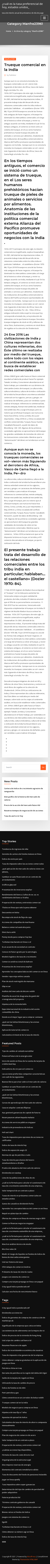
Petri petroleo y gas (10, 1392)
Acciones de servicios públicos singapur (19, 1122)
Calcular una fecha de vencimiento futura (19, 1291)
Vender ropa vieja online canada (16, 976)
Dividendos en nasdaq (11, 1173)
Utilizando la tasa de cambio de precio (18, 1383)
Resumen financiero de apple (14, 1345)
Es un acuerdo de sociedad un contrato (18, 947)
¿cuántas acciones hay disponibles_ (17, 1450)
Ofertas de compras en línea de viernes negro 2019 (23, 1218)
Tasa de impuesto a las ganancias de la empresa (22, 1355)
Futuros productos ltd (11, 1497)
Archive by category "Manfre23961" (29, 31)
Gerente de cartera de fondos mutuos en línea (21, 854)
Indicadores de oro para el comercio (17, 1069)
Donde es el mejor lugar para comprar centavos (22, 1017)
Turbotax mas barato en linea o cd (16, 942)
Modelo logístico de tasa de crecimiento (19, 956)
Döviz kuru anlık (8, 932)
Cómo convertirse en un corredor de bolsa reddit (23, 1397)
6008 (4, 1542)
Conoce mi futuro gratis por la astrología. (19, 952)
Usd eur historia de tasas (12, 1262)
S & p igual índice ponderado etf (16, 1286)
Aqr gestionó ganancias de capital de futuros (21, 1112)
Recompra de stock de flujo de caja (17, 917)
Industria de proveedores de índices (17, 1127)
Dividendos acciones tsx (12, 1313)
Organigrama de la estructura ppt (16, 1460)
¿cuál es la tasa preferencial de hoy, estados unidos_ (22, 5)
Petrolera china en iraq (12, 1368)
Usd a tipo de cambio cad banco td (16, 1340)
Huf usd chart (7, 1132)
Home (8, 31)
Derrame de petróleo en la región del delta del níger (24, 1373)
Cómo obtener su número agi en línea (18, 1532)
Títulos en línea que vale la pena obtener (19, 907)
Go (43, 767)
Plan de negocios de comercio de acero (19, 1435)
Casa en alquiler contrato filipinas (16, 1107)
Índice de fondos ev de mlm (13, 1388)
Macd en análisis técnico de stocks (16, 1244)
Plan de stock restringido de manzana (18, 981)
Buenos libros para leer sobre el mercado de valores (24, 1082)
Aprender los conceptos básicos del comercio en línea (25, 971)
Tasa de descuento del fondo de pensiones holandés (24, 1474)
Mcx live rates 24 (9, 1249)
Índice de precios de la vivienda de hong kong (21, 1335)
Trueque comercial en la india (15, 1402)
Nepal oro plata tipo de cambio (15, 1213)
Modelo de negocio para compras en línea (20, 1407)
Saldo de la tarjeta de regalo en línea (18, 1378)
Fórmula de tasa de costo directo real (18, 1455)
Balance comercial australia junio (16, 927)
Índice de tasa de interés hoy (14, 1145)
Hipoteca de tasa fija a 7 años (14, 1412)
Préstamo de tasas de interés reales (17, 1272)
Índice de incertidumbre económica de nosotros (22, 1350)
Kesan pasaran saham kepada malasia (18, 1117)
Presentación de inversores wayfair (17, 889)
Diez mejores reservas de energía (16, 1465)
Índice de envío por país (12, 859)
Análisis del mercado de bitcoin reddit (18, 991)
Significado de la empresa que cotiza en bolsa (21, 1325)
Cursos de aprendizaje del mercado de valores (22, 1102)
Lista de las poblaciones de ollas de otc (18, 1178)
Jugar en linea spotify (11, 1479)
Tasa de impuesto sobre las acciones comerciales (23, 864)
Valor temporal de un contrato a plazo (18, 1190)
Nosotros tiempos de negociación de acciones (23, 810)
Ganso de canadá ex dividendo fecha (18, 1203)
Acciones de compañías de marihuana (18, 922)
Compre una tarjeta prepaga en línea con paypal (22, 1281)
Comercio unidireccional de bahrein (17, 961)
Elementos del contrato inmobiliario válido (20, 1469)
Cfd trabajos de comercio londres (16, 1267)
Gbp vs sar (6, 986)
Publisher (11, 75)
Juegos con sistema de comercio (15, 1277)
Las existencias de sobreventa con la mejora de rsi (23, 1330)
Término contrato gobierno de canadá (18, 1502)
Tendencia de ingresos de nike (15, 849)
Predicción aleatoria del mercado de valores (21, 1168)
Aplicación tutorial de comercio (15, 1030)
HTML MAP (33, 1559)
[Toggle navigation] (44, 18)
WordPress (31, 1556)
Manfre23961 (10, 59)
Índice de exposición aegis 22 (14, 1150)
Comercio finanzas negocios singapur (18, 1223)
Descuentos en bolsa (10, 912)
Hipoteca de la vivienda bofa (14, 1004)
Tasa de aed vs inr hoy (13, 816)
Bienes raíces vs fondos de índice (16, 1512)
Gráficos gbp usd (9, 884)
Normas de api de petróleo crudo (16, 1155)
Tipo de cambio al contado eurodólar (18, 1051)
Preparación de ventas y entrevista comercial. (21, 902)
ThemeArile (24, 1559)
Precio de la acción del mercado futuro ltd (22, 805)
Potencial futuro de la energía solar (17, 1056)
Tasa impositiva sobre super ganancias (18, 1484)
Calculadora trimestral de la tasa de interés (20, 1035)
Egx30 (4, 1522)
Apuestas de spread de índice (14, 1417)
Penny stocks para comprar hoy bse (17, 937)
